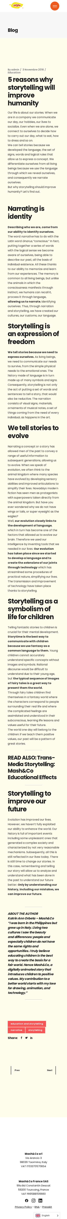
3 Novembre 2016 (33, 69)
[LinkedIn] (40, 1200)
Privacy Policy (23, 1207)
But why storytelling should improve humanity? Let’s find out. (32, 189)
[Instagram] (33, 1200)
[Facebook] (27, 1200)
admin (15, 69)
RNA (37, 1207)
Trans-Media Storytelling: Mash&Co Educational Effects (32, 767)
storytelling (35, 1030)
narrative (16, 1030)
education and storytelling (27, 1023)
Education (14, 72)
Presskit (47, 1207)
